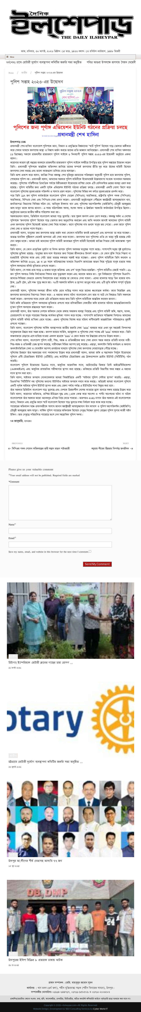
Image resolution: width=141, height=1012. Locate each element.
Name (11, 524)
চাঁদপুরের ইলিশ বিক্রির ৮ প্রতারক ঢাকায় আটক (36, 960)
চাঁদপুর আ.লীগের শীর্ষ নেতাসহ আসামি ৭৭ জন (35, 861)
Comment (14, 482)
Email (11, 538)
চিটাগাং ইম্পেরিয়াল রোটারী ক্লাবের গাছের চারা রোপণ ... (41, 663)
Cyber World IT (100, 1009)
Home (11, 73)
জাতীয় (24, 73)
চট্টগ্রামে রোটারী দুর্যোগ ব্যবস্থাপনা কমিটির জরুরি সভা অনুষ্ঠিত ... (46, 762)
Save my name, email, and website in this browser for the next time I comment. (49, 552)
